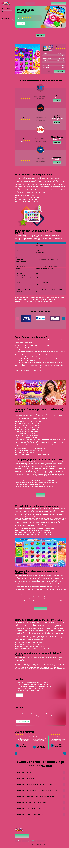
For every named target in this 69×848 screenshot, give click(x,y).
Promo (5, 11)
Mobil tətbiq (6, 18)
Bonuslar (5, 15)
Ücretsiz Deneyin (47, 71)
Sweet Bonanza (7, 8)
